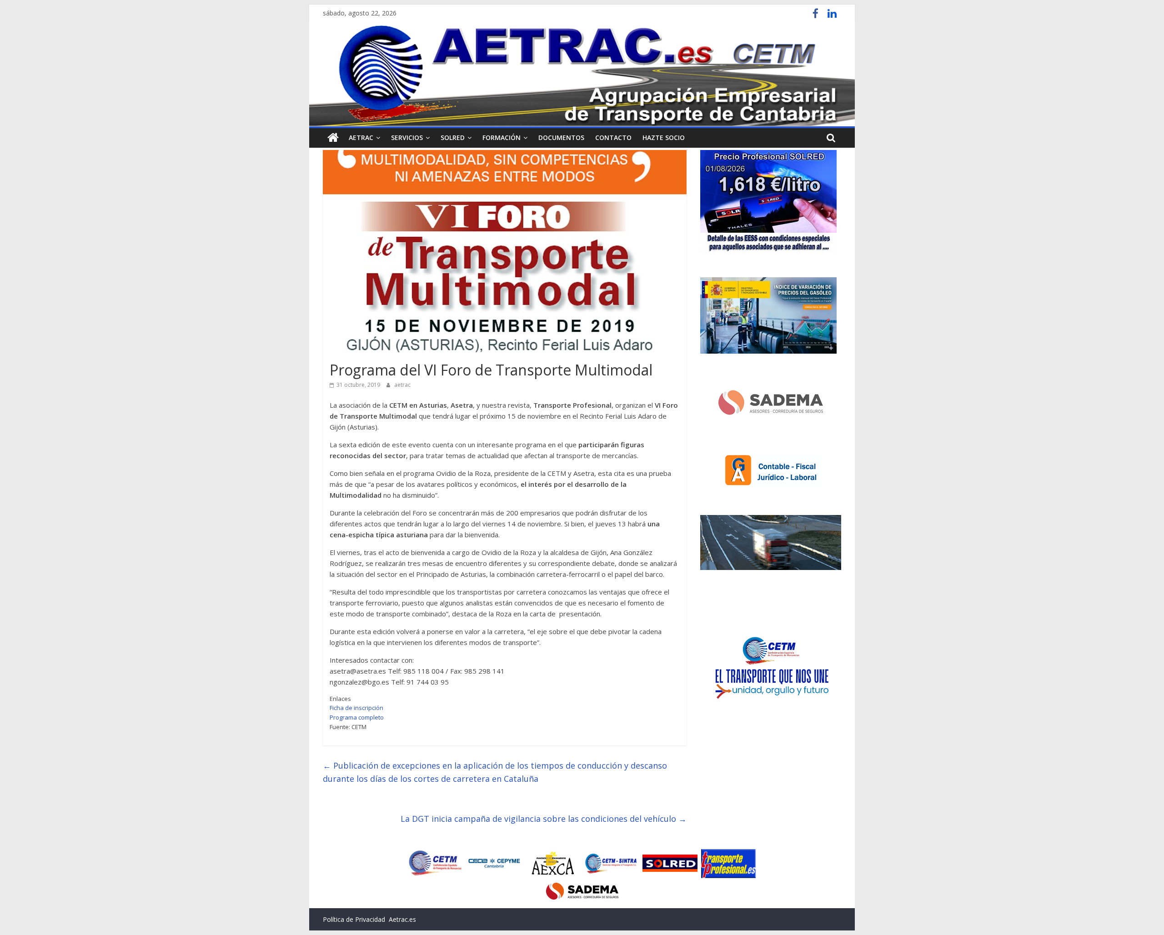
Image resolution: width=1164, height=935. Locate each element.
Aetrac (361, 137)
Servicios (407, 137)
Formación (501, 137)
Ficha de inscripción (356, 708)
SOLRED (453, 137)
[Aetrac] (333, 137)
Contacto (613, 137)
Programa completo (357, 717)
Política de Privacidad (354, 919)
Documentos (561, 137)
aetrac (402, 385)
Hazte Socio (663, 137)
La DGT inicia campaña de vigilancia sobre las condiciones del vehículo (544, 818)
